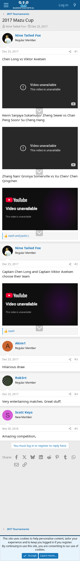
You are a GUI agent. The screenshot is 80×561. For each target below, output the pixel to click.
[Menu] (6, 5)
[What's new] (74, 5)
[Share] (70, 51)
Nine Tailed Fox (16, 26)
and (18, 236)
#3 (76, 359)
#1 (76, 51)
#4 (76, 394)
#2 (76, 264)
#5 (76, 429)
